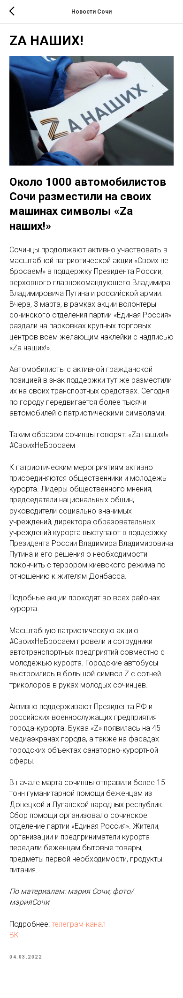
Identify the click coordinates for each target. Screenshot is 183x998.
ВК (14, 934)
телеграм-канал (79, 924)
